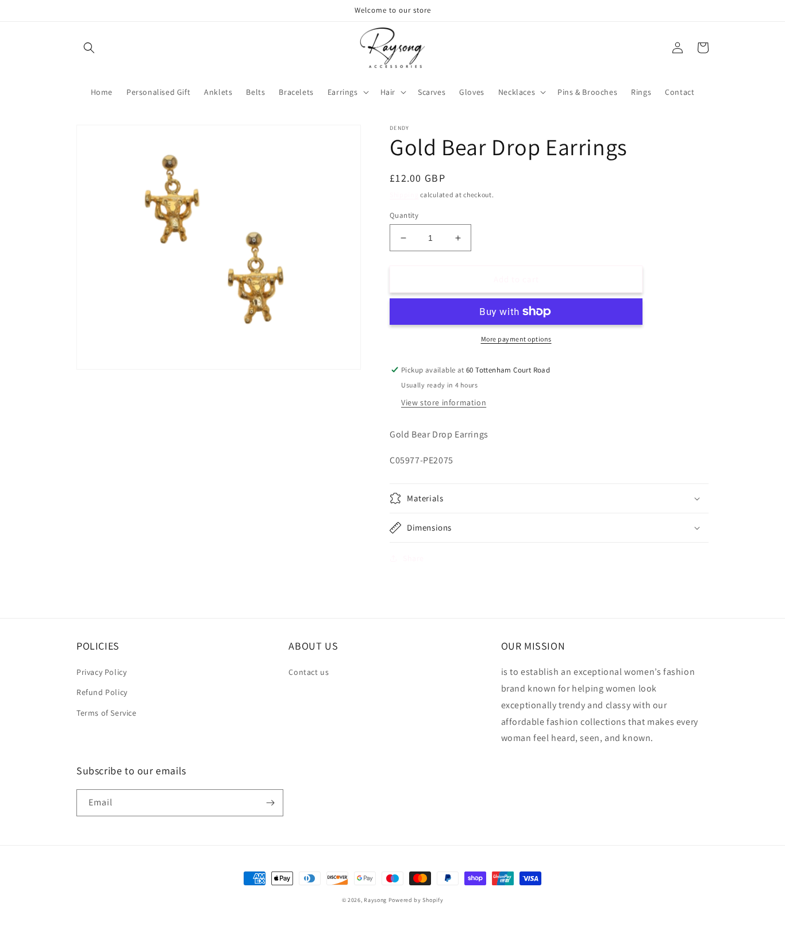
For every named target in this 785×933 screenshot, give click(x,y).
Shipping (404, 194)
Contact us (308, 672)
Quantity (404, 215)
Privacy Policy (101, 672)
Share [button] (413, 558)
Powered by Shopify (416, 900)
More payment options (516, 339)
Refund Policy (102, 692)
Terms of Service (106, 713)
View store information (443, 402)
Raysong (375, 900)
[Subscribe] (270, 802)
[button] (89, 47)
